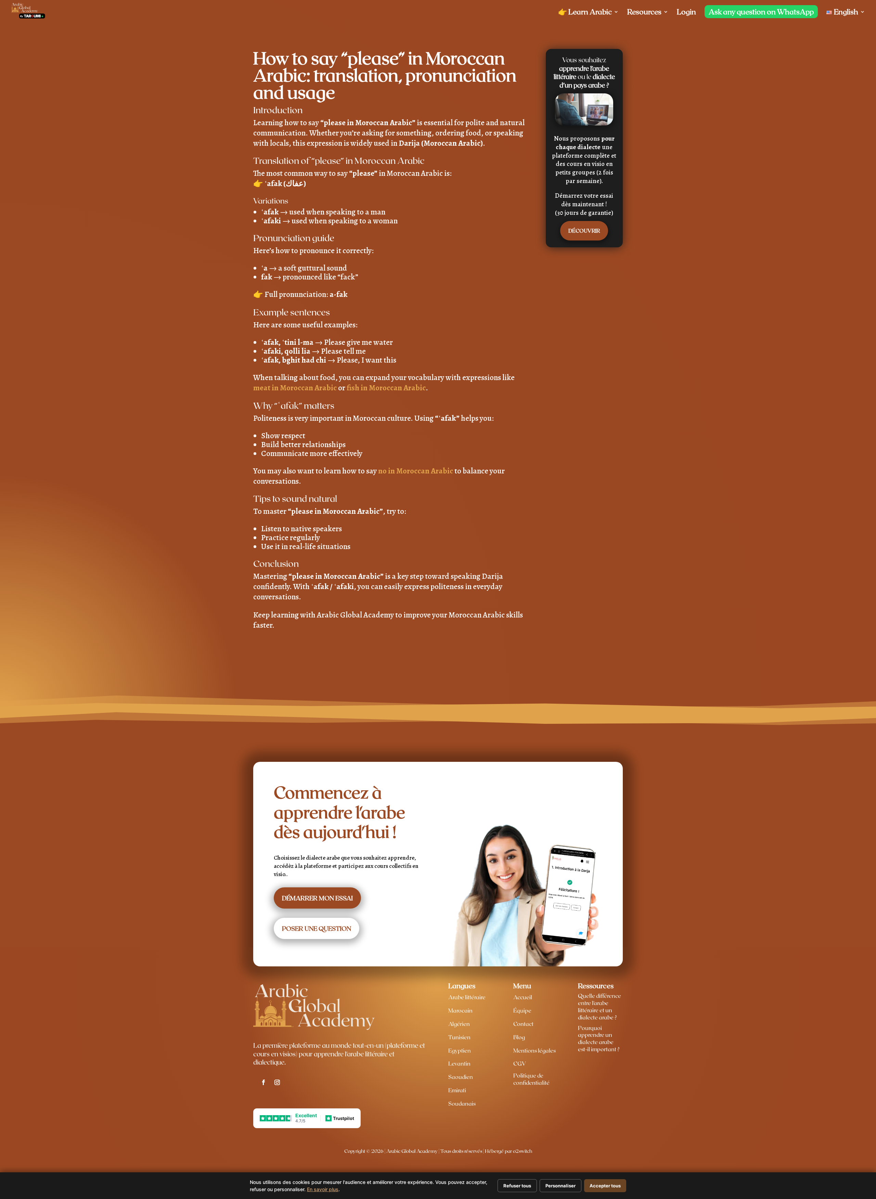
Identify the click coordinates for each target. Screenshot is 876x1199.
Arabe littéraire (467, 997)
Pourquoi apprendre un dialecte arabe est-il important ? (599, 1038)
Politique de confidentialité (531, 1079)
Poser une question (316, 928)
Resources (644, 12)
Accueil (522, 997)
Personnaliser (560, 1185)
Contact (523, 1023)
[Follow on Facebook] (263, 1082)
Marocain (460, 1010)
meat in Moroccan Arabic (295, 387)
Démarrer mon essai (317, 898)
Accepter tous (605, 1185)
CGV (519, 1063)
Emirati (457, 1090)
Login (686, 12)
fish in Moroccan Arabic (386, 387)
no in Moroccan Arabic (415, 471)
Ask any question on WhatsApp (761, 11)
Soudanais (462, 1103)
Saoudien (460, 1076)
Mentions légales (534, 1050)
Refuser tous (517, 1185)
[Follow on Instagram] (277, 1082)
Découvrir (584, 230)
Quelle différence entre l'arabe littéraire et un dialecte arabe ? (599, 1006)
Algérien (459, 1023)
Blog (519, 1037)
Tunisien (459, 1037)
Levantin (459, 1063)
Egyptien (459, 1050)
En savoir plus (322, 1189)
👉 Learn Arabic (585, 12)
